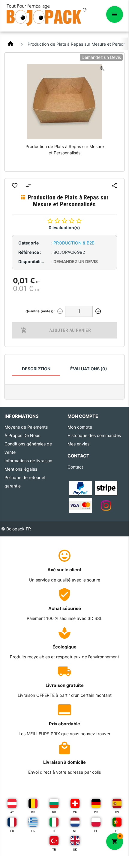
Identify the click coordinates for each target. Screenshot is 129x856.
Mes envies (78, 443)
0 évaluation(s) (64, 227)
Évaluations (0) (88, 368)
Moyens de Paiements (26, 427)
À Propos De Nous (22, 435)
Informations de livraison (28, 460)
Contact (75, 466)
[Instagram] (106, 505)
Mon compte (80, 427)
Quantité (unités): (40, 311)
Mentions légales (20, 469)
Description (36, 368)
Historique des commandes (94, 435)
